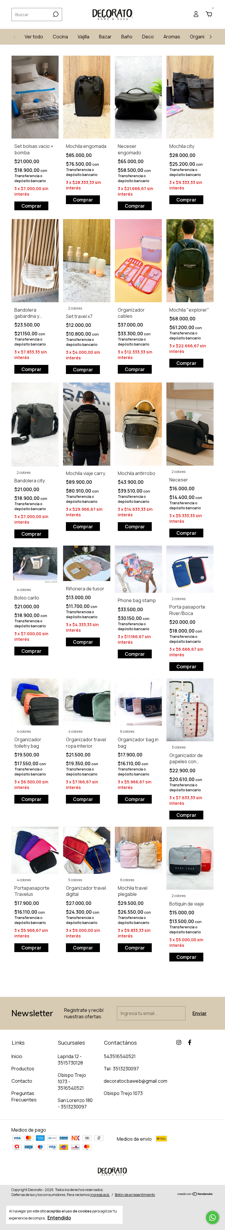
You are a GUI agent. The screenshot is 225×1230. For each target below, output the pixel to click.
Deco (148, 36)
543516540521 (120, 1056)
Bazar (105, 36)
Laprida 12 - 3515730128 (70, 1059)
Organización (204, 36)
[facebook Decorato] (189, 1042)
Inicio (16, 1056)
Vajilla (83, 36)
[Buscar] (55, 14)
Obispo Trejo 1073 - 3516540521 (72, 1081)
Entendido (59, 1217)
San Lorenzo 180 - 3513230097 (75, 1103)
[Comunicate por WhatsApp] (212, 1217)
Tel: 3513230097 (121, 1068)
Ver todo (34, 36)
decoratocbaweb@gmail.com (135, 1081)
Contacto (21, 1081)
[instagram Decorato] (179, 1042)
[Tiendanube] (195, 1194)
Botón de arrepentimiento (135, 1194)
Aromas (171, 36)
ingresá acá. (100, 1194)
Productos (22, 1068)
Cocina (60, 36)
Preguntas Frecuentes (24, 1096)
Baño (126, 36)
